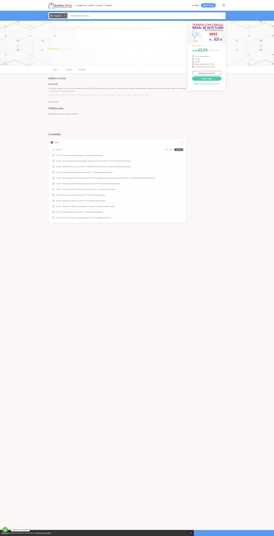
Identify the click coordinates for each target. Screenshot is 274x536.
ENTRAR (195, 5)
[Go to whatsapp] (5, 529)
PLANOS (99, 5)
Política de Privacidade (43, 533)
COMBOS (108, 5)
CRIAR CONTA (208, 5)
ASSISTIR (178, 149)
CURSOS (91, 5)
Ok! (190, 533)
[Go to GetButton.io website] (5, 534)
